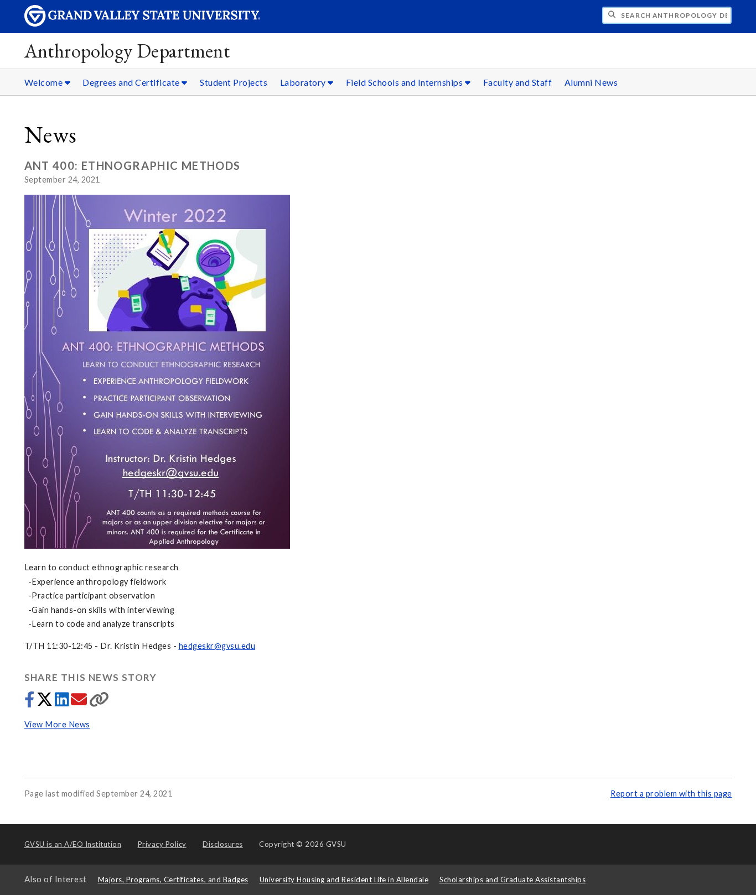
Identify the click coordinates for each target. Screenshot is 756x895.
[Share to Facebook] (30, 702)
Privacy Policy (162, 844)
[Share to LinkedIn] (63, 702)
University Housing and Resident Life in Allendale (344, 879)
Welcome (44, 82)
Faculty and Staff (517, 82)
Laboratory (304, 82)
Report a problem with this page (671, 793)
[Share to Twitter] (46, 702)
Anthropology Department (127, 50)
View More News (57, 724)
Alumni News (591, 82)
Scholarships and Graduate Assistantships (512, 879)
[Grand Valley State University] (142, 23)
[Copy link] (99, 702)
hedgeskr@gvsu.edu (217, 646)
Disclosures (223, 844)
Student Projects (233, 82)
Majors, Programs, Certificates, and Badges (173, 879)
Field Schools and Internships (405, 82)
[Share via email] (80, 702)
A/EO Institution (73, 844)
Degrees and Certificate (132, 82)
